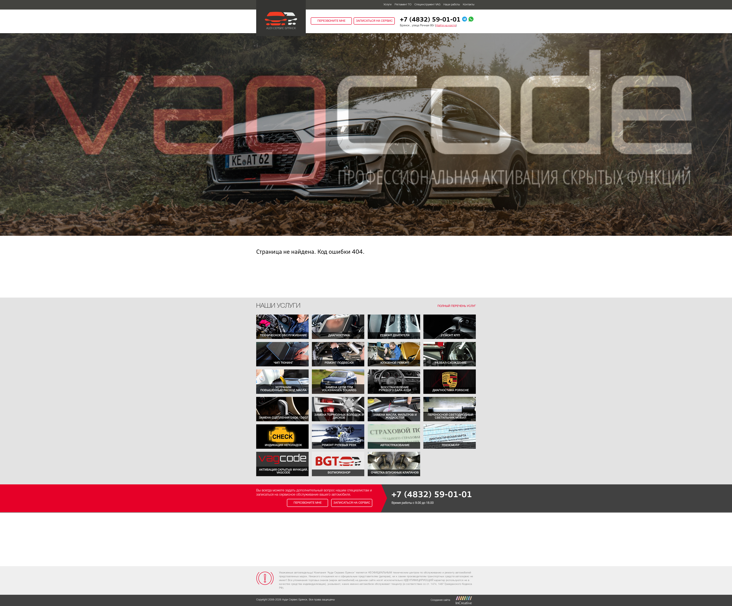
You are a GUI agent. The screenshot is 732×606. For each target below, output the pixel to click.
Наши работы (451, 4)
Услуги (388, 4)
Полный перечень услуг (456, 306)
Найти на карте (446, 25)
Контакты (468, 4)
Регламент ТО (403, 4)
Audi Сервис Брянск (281, 28)
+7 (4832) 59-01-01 (430, 20)
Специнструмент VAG (427, 4)
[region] (366, 134)
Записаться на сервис (374, 21)
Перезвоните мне (331, 21)
